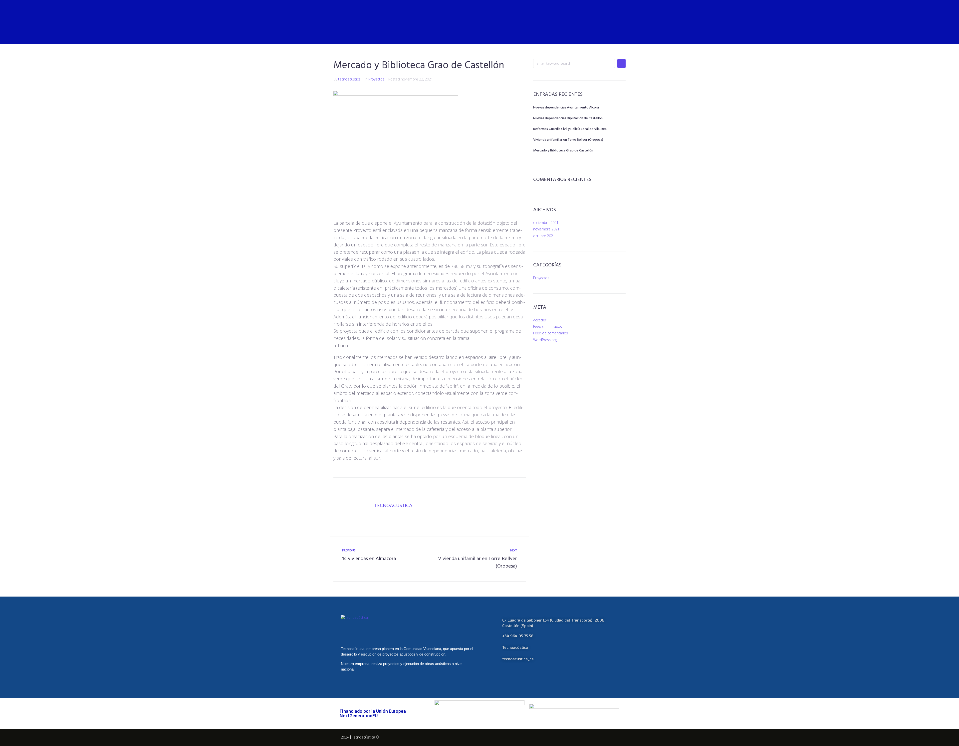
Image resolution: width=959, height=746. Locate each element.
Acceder (539, 320)
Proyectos (376, 79)
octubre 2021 (544, 235)
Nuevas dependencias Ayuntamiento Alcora (566, 107)
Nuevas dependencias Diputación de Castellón (568, 118)
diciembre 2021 (545, 222)
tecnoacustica (349, 79)
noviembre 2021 (546, 229)
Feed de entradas (547, 326)
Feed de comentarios (550, 333)
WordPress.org (545, 339)
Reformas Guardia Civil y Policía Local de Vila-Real (570, 129)
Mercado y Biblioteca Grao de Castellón (563, 150)
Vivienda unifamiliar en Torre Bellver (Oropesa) (568, 140)
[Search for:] (574, 63)
